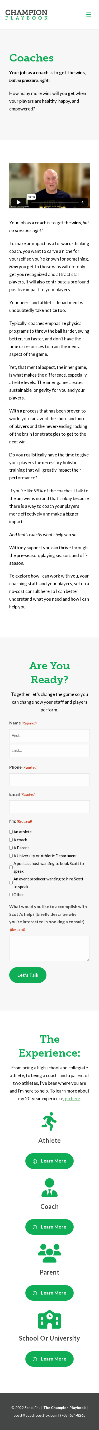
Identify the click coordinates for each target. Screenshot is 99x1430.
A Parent (21, 847)
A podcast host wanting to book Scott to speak (48, 867)
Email (22, 794)
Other (18, 894)
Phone (23, 766)
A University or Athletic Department (45, 855)
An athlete (22, 831)
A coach (20, 839)
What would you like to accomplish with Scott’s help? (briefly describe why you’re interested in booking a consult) (48, 918)
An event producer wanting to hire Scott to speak (48, 882)
